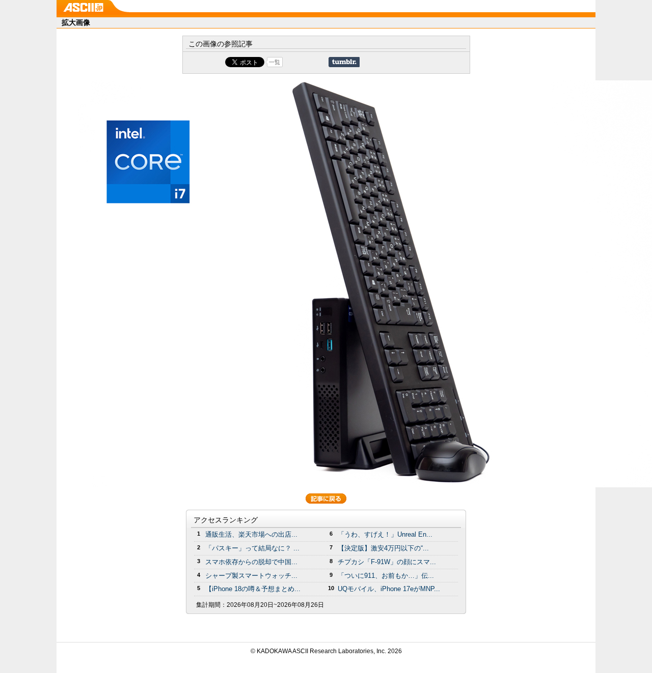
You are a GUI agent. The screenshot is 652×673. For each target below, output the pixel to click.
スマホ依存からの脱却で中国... (251, 562)
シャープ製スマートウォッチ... (251, 575)
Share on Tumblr (344, 62)
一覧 (274, 62)
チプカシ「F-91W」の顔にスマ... (387, 562)
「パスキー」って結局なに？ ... (252, 548)
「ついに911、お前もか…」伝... (386, 575)
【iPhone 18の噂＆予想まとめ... (253, 589)
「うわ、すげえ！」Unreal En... (385, 534)
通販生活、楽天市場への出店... (251, 534)
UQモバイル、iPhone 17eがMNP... (389, 589)
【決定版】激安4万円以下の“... (383, 548)
